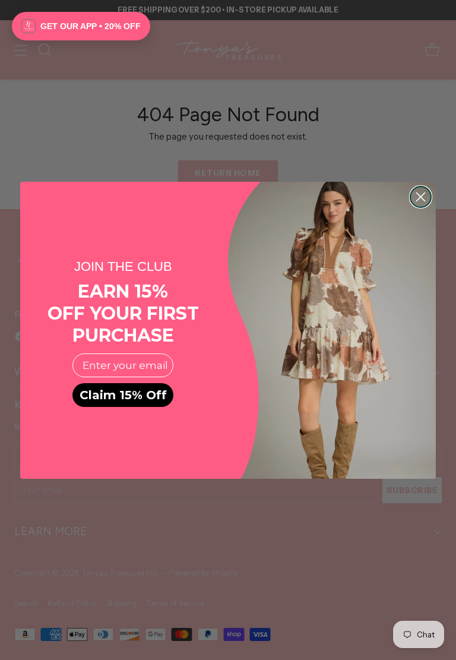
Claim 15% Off (123, 395)
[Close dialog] (420, 197)
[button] (81, 26)
